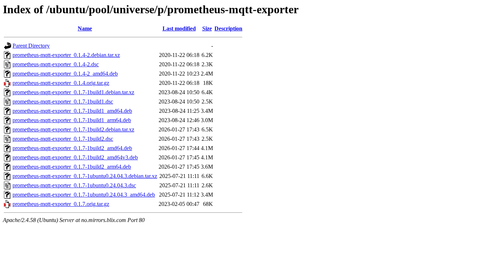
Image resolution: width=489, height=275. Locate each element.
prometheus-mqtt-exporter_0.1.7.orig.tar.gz (61, 204)
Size (207, 28)
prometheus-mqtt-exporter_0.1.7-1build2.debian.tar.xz (73, 129)
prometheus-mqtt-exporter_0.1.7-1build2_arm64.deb (72, 167)
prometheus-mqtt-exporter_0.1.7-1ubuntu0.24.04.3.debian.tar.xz (85, 176)
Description (228, 28)
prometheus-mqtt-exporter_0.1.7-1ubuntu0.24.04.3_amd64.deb (84, 195)
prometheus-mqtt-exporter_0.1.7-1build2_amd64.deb (72, 148)
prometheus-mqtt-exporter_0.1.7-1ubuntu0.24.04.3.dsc (74, 185)
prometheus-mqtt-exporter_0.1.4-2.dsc (56, 64)
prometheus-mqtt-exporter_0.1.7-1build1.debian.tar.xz (73, 92)
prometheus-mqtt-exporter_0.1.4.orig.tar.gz (61, 83)
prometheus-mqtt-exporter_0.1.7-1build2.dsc (63, 139)
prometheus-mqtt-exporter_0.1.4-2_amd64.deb (65, 74)
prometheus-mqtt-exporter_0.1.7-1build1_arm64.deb (72, 120)
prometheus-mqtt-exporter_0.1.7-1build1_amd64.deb (72, 111)
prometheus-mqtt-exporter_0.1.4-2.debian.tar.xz (66, 55)
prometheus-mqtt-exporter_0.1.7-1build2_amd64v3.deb (75, 157)
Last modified (179, 28)
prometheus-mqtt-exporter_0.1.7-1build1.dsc (63, 101)
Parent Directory (31, 46)
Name (85, 28)
